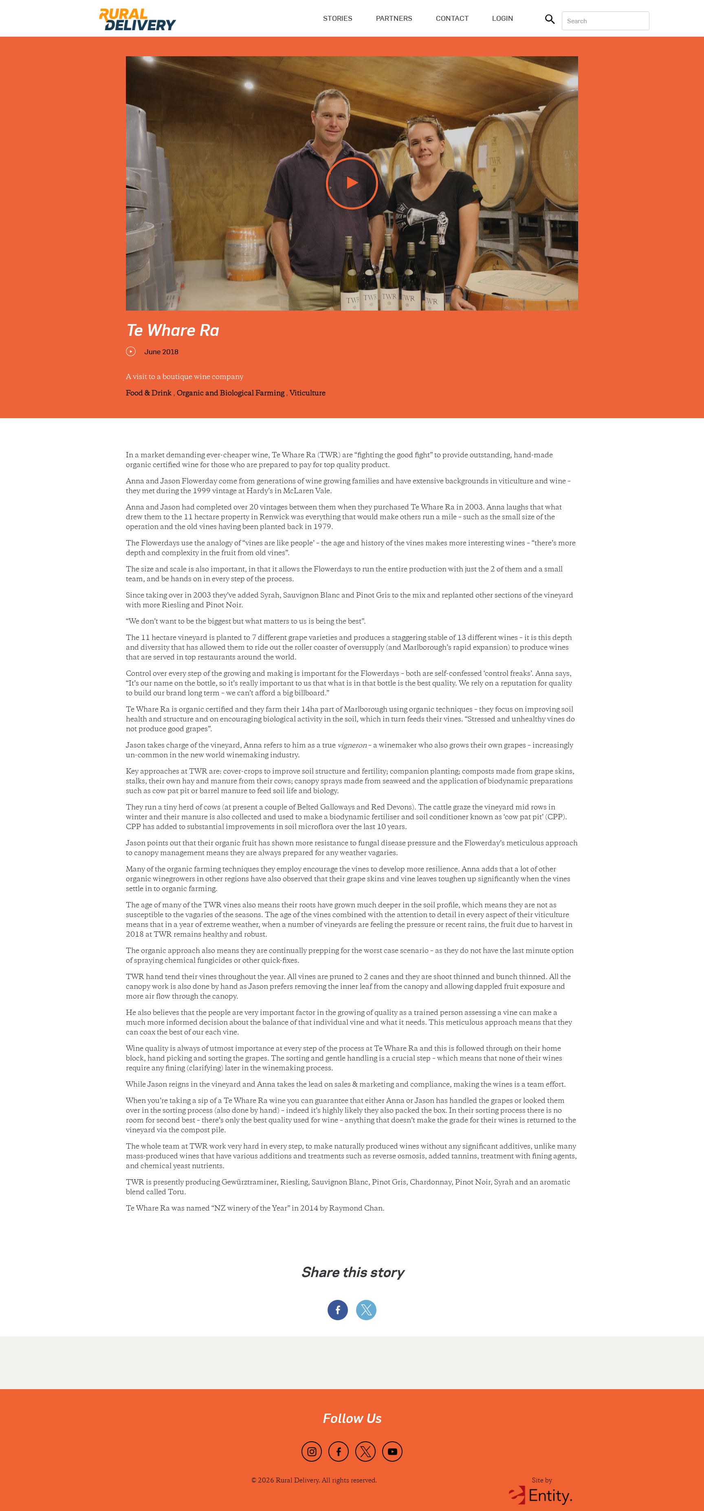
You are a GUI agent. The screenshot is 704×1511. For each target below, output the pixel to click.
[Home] (137, 18)
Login (502, 18)
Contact (452, 18)
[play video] (352, 183)
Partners (394, 18)
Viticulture (308, 393)
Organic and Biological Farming (231, 393)
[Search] (550, 20)
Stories (337, 18)
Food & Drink (149, 393)
